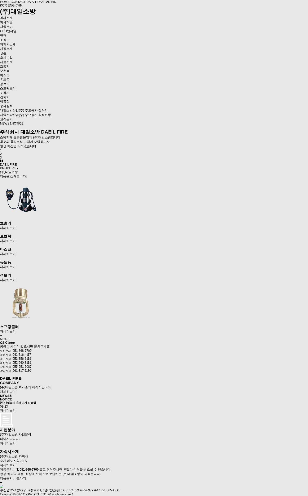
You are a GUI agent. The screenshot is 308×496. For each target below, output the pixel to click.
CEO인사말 (8, 31)
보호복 (4, 70)
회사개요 (6, 22)
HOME (5, 2)
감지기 (4, 97)
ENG (12, 5)
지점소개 (6, 48)
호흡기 (4, 66)
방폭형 (4, 101)
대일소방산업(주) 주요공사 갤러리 (24, 110)
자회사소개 (8, 44)
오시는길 (6, 57)
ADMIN (51, 2)
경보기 (4, 84)
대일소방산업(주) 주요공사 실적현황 (25, 115)
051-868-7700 (80, 490)
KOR (4, 5)
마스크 (4, 75)
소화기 (4, 92)
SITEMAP (38, 2)
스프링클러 (8, 88)
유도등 (4, 79)
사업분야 (6, 26)
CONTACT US (20, 2)
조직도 (4, 40)
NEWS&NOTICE (11, 123)
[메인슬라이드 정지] (1, 161)
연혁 (3, 35)
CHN (19, 5)
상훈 (3, 53)
